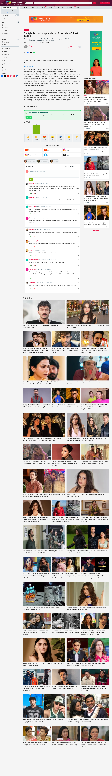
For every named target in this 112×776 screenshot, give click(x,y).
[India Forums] (14, 2)
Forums (4, 39)
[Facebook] (2, 76)
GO (94, 3)
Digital (5, 30)
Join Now (28, 117)
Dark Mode (5, 15)
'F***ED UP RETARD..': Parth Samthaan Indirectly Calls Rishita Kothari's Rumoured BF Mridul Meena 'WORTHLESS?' (95, 99)
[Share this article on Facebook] (28, 52)
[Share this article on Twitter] (31, 52)
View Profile (30, 48)
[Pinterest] (14, 76)
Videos (6, 51)
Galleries (6, 54)
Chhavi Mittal (28, 66)
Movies (6, 27)
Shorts (6, 64)
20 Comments (73, 47)
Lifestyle (6, 33)
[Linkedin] (17, 76)
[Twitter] (5, 76)
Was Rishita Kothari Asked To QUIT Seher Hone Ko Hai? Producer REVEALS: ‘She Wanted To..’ (95, 124)
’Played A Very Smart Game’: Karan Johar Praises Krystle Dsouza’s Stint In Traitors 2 (95, 223)
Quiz (43, 7)
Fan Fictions (7, 57)
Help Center (7, 70)
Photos (86, 7)
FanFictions (60, 7)
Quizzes (6, 61)
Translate (11, 12)
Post (31, 179)
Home (5, 18)
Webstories (70, 7)
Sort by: (67, 166)
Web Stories (7, 67)
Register (107, 3)
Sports (5, 36)
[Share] (78, 193)
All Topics (6, 42)
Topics (38, 7)
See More (4, 44)
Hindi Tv (26, 30)
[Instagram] (11, 76)
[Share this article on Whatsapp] (34, 52)
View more (96, 230)
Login (101, 3)
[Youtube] (8, 76)
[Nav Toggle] (2, 3)
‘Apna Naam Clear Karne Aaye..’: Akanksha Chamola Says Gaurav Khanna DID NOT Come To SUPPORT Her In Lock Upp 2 (95, 149)
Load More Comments (52, 291)
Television (6, 25)
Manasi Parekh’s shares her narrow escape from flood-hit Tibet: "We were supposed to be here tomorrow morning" (96, 174)
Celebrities (7, 48)
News (3, 22)
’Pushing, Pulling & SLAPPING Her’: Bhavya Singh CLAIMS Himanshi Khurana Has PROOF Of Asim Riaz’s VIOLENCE (96, 198)
